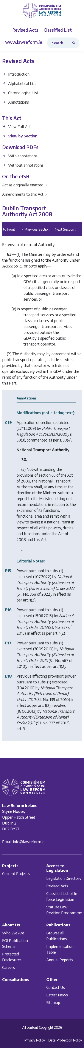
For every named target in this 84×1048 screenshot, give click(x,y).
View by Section (22, 135)
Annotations (18, 101)
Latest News (57, 994)
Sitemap (53, 1002)
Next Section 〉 (66, 229)
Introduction (18, 74)
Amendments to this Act (25, 194)
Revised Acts (57, 885)
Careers (8, 967)
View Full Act (19, 126)
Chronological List (22, 92)
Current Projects (16, 873)
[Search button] (74, 42)
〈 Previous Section (35, 229)
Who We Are (13, 932)
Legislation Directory (63, 878)
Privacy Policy (34, 1040)
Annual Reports (59, 959)
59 (21, 266)
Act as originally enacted (25, 184)
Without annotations (25, 165)
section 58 (10, 266)
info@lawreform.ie (28, 841)
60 (30, 266)
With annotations (22, 155)
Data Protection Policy (65, 1040)
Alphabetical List (21, 83)
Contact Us (55, 987)
